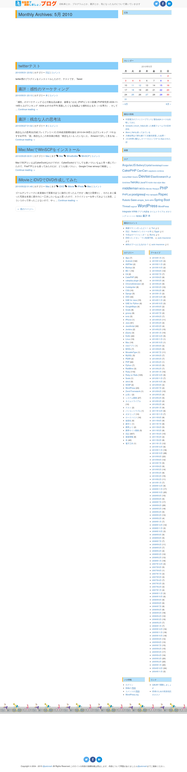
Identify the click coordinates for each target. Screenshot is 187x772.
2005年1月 (157, 664)
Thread (126, 206)
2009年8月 (157, 498)
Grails (128, 309)
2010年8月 (157, 459)
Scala (128, 378)
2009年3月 (157, 515)
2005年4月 (157, 655)
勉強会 (139, 215)
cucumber (127, 176)
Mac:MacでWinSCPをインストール (49, 149)
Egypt (156, 231)
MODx (142, 188)
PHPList (126, 194)
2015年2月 (157, 290)
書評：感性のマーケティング (43, 88)
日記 (48, 72)
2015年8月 (157, 270)
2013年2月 (157, 368)
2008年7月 (157, 541)
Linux (128, 339)
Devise (144, 176)
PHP (164, 188)
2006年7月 (157, 606)
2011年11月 (157, 414)
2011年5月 (157, 430)
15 (161, 85)
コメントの (132, 691)
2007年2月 (157, 586)
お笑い (128, 394)
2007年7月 (157, 573)
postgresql (138, 194)
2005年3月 (157, 658)
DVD (127, 296)
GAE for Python (132, 303)
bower (166, 165)
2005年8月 (157, 642)
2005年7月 (157, 645)
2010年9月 (157, 456)
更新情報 (129, 436)
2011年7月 (157, 423)
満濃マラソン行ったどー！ (137, 228)
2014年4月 (157, 322)
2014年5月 (157, 319)
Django (129, 293)
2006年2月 (157, 622)
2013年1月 (157, 371)
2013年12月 (157, 336)
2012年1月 (157, 407)
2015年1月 (157, 293)
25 (133, 94)
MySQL (129, 355)
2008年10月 (157, 531)
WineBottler (72, 156)
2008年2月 (157, 557)
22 (161, 89)
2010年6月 (157, 466)
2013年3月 (157, 365)
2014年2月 (157, 329)
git (170, 176)
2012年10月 (157, 381)
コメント (56, 72)
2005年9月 (157, 638)
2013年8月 (157, 349)
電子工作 (129, 443)
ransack (154, 194)
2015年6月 (157, 277)
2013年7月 (157, 352)
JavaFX (144, 182)
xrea (134, 211)
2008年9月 (157, 534)
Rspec (163, 194)
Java (128, 322)
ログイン (129, 684)
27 (147, 94)
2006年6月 (157, 609)
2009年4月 (157, 511)
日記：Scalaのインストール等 (138, 231)
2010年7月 (157, 463)
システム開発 (131, 397)
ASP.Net (129, 264)
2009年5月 (157, 508)
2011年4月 (157, 433)
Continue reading (28, 109)
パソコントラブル (133, 410)
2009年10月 (157, 492)
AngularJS (129, 165)
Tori (153, 228)
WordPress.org (132, 694)
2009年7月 (157, 502)
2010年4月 (157, 472)
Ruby (128, 371)
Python (129, 365)
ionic (128, 316)
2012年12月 (157, 375)
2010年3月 (157, 476)
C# (127, 274)
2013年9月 (157, 345)
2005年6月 (157, 648)
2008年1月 (157, 560)
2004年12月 (157, 668)
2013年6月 (157, 355)
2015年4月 (157, 283)
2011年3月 (157, 436)
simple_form (143, 200)
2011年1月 (157, 443)
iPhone (129, 319)
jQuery (128, 332)
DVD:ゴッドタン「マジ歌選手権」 (140, 237)
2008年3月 (157, 554)
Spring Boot (162, 199)
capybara (152, 170)
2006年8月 (157, 603)
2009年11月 (157, 489)
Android (129, 261)
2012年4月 (157, 397)
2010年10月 (157, 453)
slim (152, 200)
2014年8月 (157, 309)
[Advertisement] (66, 40)
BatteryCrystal (144, 165)
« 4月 (125, 104)
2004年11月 (157, 671)
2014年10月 (157, 303)
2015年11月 (157, 264)
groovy (128, 313)
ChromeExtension (133, 283)
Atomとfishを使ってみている (138, 132)
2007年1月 (157, 590)
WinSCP (85, 156)
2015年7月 (157, 274)
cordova (160, 170)
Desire (135, 176)
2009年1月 (157, 521)
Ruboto (126, 200)
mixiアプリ (130, 345)
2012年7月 (157, 388)
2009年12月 (157, 485)
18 (133, 89)
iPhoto (80, 186)
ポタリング (130, 414)
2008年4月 (157, 550)
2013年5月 (157, 358)
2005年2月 (157, 661)
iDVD (61, 186)
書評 (145, 215)
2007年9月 (157, 567)
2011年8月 (157, 420)
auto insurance (164, 237)
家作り (128, 423)
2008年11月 (157, 528)
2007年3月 (157, 583)
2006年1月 (157, 625)
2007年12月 (157, 563)
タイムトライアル (157, 211)
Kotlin (150, 182)
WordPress (148, 205)
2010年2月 (157, 479)
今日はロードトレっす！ (136, 234)
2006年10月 (157, 596)
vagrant (134, 206)
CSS (127, 290)
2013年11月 (157, 339)
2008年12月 (157, 524)
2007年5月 (157, 577)
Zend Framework (133, 391)
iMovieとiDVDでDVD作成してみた (48, 179)
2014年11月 (157, 300)
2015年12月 (157, 261)
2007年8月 (157, 570)
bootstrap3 (157, 165)
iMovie (71, 186)
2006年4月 (157, 616)
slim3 (128, 381)
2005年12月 (157, 629)
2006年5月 (157, 612)
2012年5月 (157, 394)
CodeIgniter (131, 287)
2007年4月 (157, 580)
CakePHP (129, 170)
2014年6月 (157, 316)
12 (140, 85)
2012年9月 (157, 384)
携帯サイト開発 (132, 430)
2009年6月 (157, 505)
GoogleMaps (131, 306)
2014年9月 (157, 306)
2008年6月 (157, 544)
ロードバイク (131, 216)
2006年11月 (157, 593)
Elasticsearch (159, 176)
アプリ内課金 (143, 211)
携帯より (129, 427)
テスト (128, 407)
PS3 (147, 194)
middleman (130, 188)
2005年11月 (157, 632)
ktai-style (157, 182)
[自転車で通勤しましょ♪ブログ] (36, 3)
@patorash (47, 766)
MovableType (131, 352)
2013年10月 (157, 342)
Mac (48, 156)
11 (133, 85)
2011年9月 (157, 417)
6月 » (168, 104)
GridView (126, 182)
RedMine (129, 368)
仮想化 (128, 420)
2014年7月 (157, 313)
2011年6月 (157, 427)
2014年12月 (157, 296)
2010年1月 (157, 482)
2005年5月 (157, 651)
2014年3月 (157, 326)
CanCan (142, 170)
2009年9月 (157, 495)
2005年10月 (157, 635)
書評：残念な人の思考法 (39, 119)
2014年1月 (157, 332)
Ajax (127, 257)
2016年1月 (157, 257)
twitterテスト (29, 65)
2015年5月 (157, 280)
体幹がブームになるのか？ (137, 244)
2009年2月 (157, 518)
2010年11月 (157, 450)
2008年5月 (157, 547)
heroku (135, 182)
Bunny (152, 234)
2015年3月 (157, 287)
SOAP (128, 384)
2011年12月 (157, 410)
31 (126, 99)
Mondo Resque (152, 188)
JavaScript (130, 326)
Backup (129, 267)
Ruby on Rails (132, 375)
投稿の (131, 688)
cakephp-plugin (132, 280)
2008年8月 (157, 537)
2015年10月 (157, 267)
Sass (134, 200)
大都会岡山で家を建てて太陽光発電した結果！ (146, 135)
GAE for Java (131, 300)
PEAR (128, 358)
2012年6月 (157, 391)
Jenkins (129, 329)
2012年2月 (157, 404)
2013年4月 (157, 362)
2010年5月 (157, 469)
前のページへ (25, 209)
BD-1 (128, 270)
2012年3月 (157, 401)
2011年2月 (157, 440)
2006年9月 (157, 599)
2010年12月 (157, 446)
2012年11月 (157, 378)
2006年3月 (157, 619)
